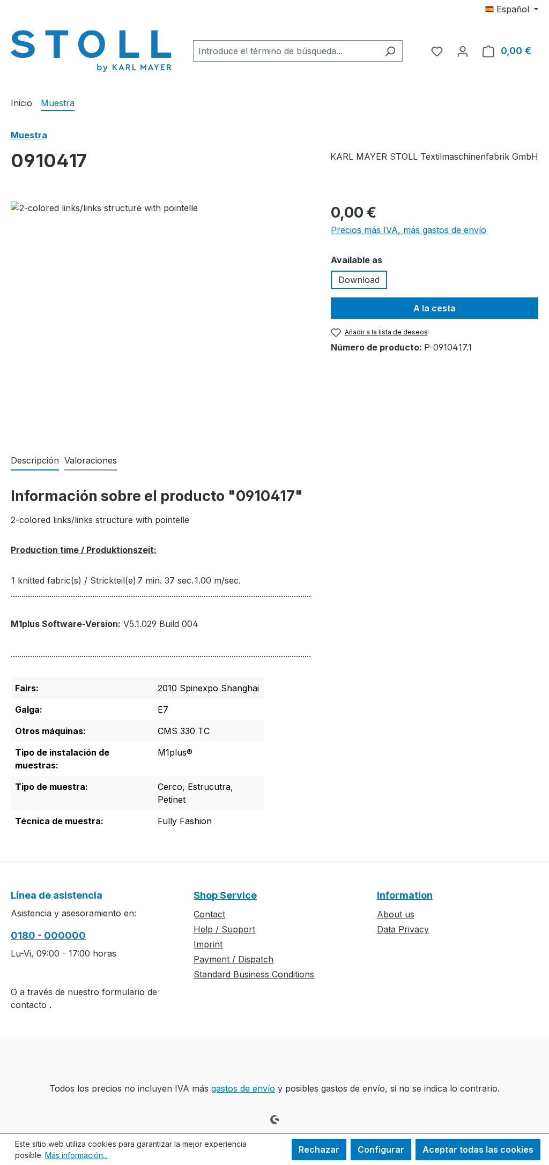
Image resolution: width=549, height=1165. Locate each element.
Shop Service (225, 895)
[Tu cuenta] (463, 51)
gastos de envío (243, 1088)
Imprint (208, 944)
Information (405, 895)
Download (359, 279)
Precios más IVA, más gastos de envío (408, 230)
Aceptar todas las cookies (477, 1149)
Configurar (381, 1149)
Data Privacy (403, 929)
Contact (209, 914)
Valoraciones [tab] (90, 460)
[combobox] (285, 51)
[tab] (35, 461)
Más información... (76, 1155)
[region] (160, 316)
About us (395, 914)
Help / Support (224, 929)
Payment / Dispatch (233, 959)
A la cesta (434, 308)
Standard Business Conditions (254, 974)
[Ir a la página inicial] (91, 49)
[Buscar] (390, 51)
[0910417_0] (160, 316)
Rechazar (319, 1149)
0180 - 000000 (48, 935)
